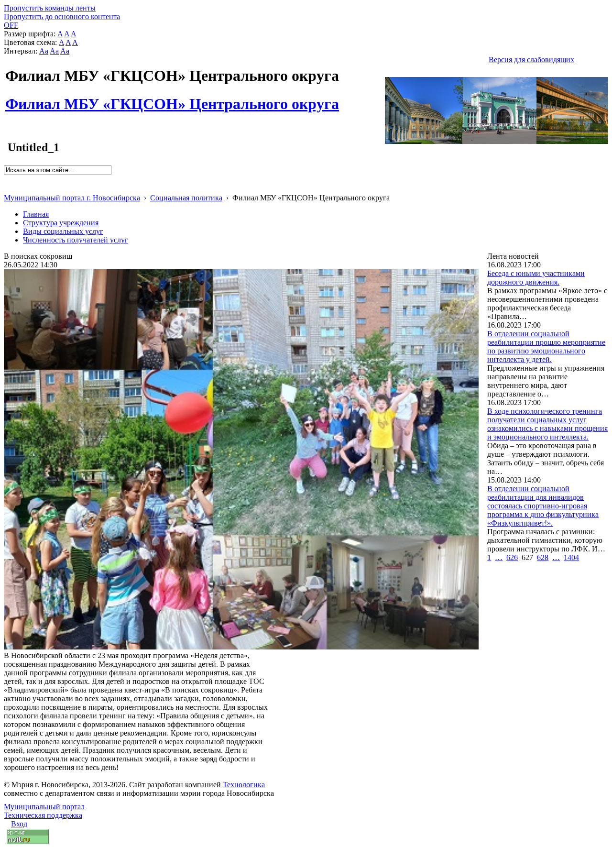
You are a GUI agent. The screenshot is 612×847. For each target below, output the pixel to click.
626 (512, 557)
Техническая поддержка (43, 815)
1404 (571, 557)
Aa (43, 51)
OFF (11, 25)
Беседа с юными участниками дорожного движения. (536, 277)
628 (542, 557)
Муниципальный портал (44, 807)
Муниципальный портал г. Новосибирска (72, 198)
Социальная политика (186, 198)
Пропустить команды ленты (50, 8)
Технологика (244, 785)
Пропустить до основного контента (62, 16)
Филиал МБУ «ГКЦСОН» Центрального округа (172, 98)
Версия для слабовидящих (531, 59)
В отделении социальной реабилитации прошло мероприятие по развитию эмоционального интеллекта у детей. (546, 346)
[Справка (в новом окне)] (8, 188)
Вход (19, 824)
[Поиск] (7, 179)
